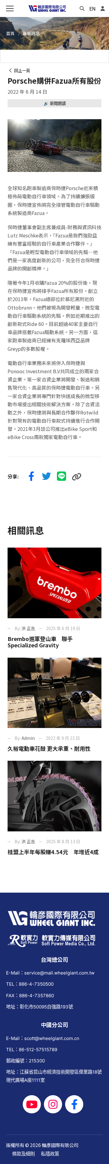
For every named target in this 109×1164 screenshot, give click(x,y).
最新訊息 (31, 33)
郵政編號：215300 (25, 1061)
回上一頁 (21, 70)
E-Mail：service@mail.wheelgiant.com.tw (50, 973)
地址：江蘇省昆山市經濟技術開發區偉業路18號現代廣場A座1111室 (54, 1076)
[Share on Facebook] (31, 476)
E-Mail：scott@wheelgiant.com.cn (42, 1038)
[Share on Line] (61, 476)
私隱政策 (50, 1154)
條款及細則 (23, 1154)
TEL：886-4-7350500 (30, 984)
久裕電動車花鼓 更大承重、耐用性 (49, 748)
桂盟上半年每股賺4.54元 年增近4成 (53, 852)
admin (28, 738)
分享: (13, 476)
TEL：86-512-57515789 (31, 1049)
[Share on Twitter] (46, 476)
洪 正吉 (28, 628)
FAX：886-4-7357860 (30, 995)
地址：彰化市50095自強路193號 (39, 1007)
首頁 (10, 33)
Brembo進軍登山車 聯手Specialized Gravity (40, 642)
